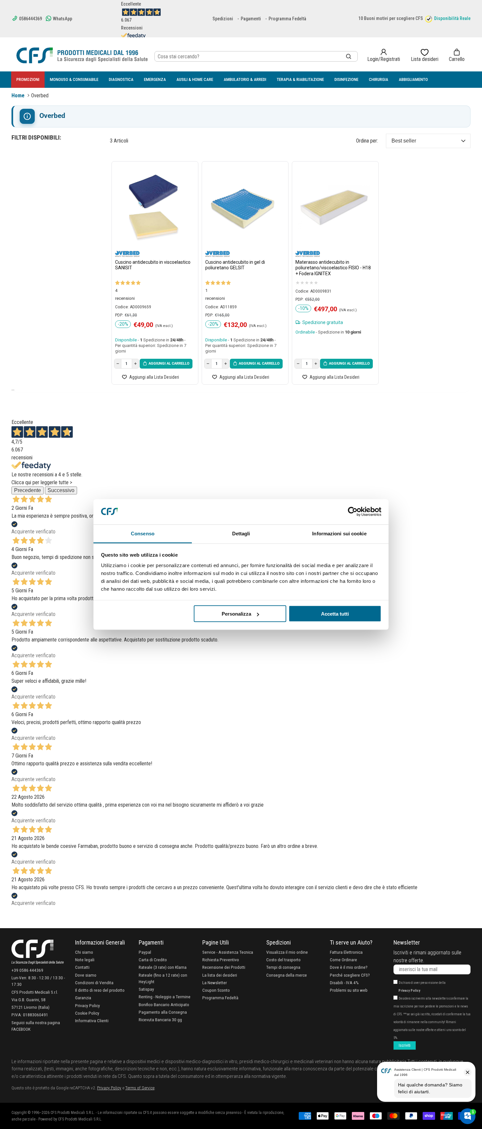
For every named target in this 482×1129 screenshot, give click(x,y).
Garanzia (83, 997)
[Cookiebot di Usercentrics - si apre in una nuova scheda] (352, 512)
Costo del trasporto (283, 959)
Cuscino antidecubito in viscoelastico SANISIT (153, 265)
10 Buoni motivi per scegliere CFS (390, 18)
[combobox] (256, 56)
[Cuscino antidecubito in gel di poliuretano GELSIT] (243, 207)
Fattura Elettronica (346, 952)
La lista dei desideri (219, 975)
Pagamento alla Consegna (163, 1012)
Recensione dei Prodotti (223, 967)
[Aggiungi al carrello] (166, 364)
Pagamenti (251, 18)
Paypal (145, 952)
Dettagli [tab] (241, 533)
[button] (457, 55)
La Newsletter (214, 982)
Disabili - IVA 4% (344, 982)
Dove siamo (85, 975)
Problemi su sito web (349, 990)
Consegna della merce (286, 975)
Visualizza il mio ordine (287, 952)
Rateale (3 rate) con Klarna (163, 967)
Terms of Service (139, 1087)
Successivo (61, 490)
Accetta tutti (335, 614)
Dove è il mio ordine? (349, 967)
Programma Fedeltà (287, 18)
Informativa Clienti (92, 1020)
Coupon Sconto (216, 990)
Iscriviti (405, 1045)
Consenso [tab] (142, 533)
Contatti (82, 967)
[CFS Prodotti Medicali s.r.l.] (82, 55)
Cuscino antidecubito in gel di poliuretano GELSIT (235, 265)
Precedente (27, 490)
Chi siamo (84, 952)
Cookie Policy (87, 1013)
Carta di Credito (153, 959)
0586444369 (30, 18)
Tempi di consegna (283, 967)
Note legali (84, 959)
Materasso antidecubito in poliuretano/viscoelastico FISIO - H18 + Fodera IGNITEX (333, 267)
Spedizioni (222, 18)
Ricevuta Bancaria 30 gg (160, 1019)
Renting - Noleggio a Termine (165, 996)
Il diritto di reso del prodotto (100, 990)
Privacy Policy (87, 1005)
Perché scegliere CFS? (350, 975)
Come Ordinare (343, 959)
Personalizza (236, 614)
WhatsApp (62, 18)
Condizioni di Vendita (94, 982)
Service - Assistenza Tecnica (227, 952)
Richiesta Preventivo (220, 959)
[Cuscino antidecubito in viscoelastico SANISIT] (153, 207)
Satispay (146, 989)
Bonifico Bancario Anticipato (164, 1004)
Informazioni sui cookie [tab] (339, 533)
